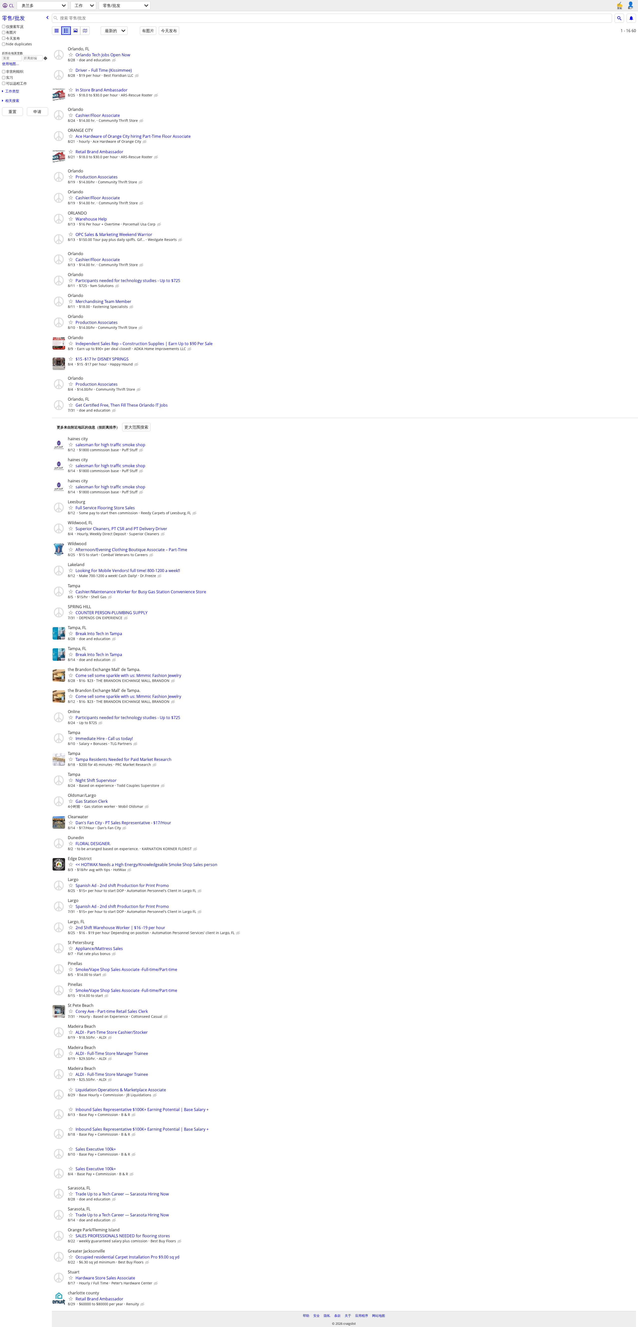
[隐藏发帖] (114, 60)
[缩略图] (66, 30)
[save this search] (631, 18)
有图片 (11, 32)
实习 (9, 77)
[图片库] (75, 30)
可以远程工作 (16, 83)
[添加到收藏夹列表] (71, 55)
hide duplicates (19, 44)
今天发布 (13, 38)
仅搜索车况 (14, 26)
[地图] (85, 30)
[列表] (56, 30)
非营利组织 (14, 71)
